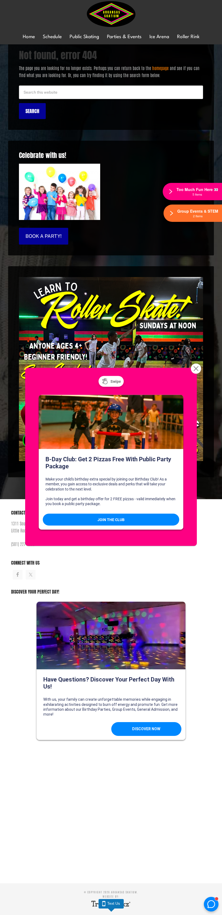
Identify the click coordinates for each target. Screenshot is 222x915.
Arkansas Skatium (111, 14)
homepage (160, 68)
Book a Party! (43, 236)
